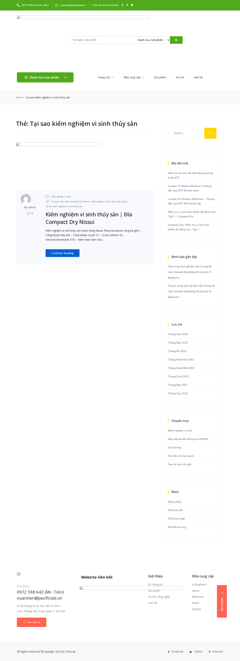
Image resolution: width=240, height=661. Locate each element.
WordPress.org (177, 527)
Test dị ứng (174, 447)
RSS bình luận (176, 518)
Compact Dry (57, 201)
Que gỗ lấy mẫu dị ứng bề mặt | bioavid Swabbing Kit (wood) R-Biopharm (190, 272)
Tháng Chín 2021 (178, 376)
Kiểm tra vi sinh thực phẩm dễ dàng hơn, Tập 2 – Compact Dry (192, 214)
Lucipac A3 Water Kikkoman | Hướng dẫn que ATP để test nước (190, 188)
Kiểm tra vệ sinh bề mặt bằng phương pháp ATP (190, 175)
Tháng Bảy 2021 (178, 384)
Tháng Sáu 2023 (178, 334)
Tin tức (180, 77)
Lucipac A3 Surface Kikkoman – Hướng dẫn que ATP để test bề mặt (191, 201)
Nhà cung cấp (132, 77)
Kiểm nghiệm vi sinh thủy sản (105, 201)
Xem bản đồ (33, 622)
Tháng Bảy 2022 (178, 342)
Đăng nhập (174, 501)
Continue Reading (62, 253)
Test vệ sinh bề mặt (179, 464)
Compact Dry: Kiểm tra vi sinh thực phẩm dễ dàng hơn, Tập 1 (188, 227)
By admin (30, 207)
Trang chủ (104, 77)
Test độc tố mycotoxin (181, 455)
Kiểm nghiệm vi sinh (61, 196)
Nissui (124, 201)
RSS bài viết (175, 510)
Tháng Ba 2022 (177, 351)
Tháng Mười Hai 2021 (181, 359)
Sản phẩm (160, 77)
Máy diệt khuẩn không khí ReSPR (188, 438)
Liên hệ (198, 77)
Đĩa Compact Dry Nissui (77, 201)
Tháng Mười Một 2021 (181, 367)
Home (19, 97)
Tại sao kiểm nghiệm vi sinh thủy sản (64, 206)
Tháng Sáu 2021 (178, 393)
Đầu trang (222, 604)
